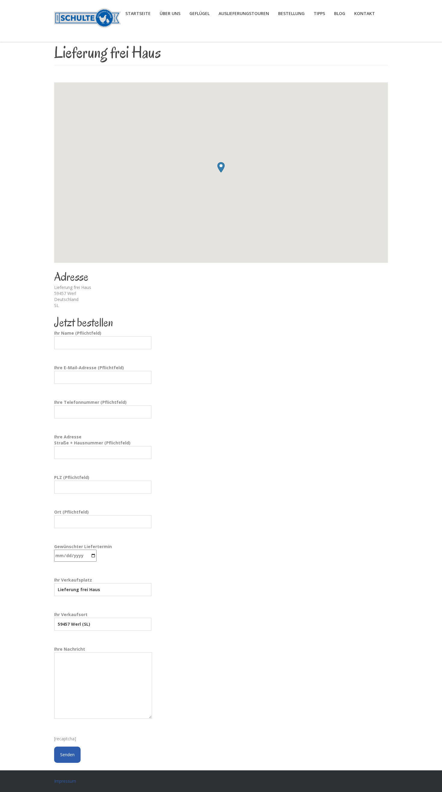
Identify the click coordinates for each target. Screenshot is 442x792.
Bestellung (291, 13)
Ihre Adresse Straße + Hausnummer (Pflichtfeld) (92, 440)
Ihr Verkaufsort (70, 614)
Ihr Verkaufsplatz (73, 580)
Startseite (138, 13)
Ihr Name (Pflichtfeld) (77, 333)
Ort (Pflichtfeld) (71, 512)
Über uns (170, 13)
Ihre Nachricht (69, 649)
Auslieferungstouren (244, 13)
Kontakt (364, 13)
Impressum (65, 781)
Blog (339, 13)
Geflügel (199, 13)
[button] (221, 167)
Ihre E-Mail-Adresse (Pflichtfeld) (89, 367)
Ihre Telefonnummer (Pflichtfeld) (90, 402)
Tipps (319, 13)
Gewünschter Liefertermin (83, 546)
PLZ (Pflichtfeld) (71, 477)
